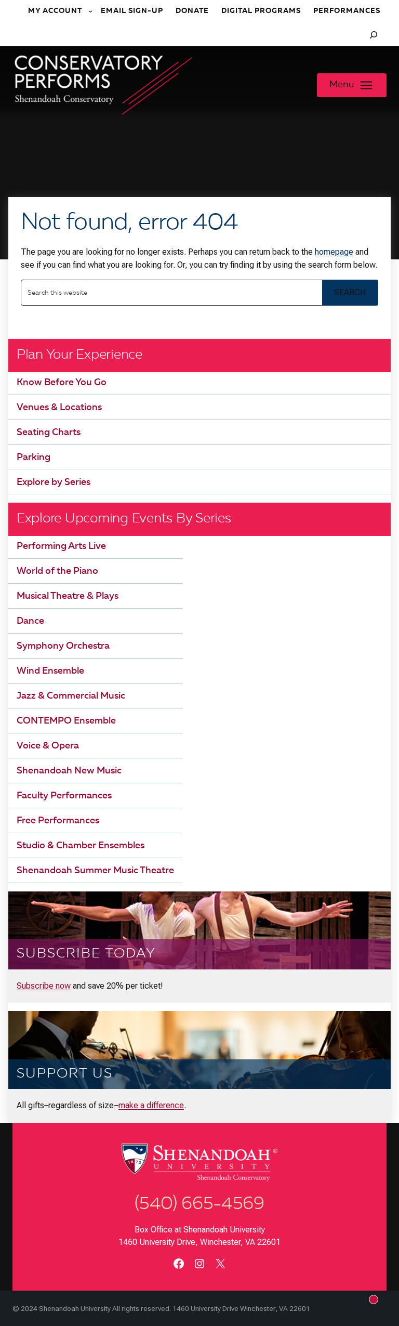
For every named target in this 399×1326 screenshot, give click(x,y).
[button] (352, 85)
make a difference (151, 1105)
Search (350, 292)
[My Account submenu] (91, 11)
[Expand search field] (374, 35)
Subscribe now (44, 986)
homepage (334, 252)
